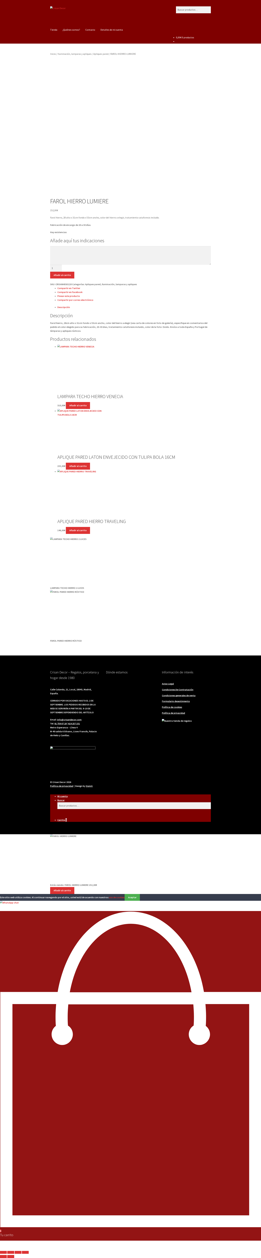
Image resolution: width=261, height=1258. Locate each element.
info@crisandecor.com (69, 719)
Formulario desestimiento (176, 701)
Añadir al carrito (62, 275)
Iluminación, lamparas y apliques (75, 53)
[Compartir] (18, 1252)
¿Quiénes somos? (71, 29)
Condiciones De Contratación (177, 689)
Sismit (89, 785)
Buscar (61, 800)
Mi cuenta (62, 796)
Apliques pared (100, 53)
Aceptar (132, 897)
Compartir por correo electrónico (75, 299)
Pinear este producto (68, 295)
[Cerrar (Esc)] (25, 1252)
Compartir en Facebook (69, 292)
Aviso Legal (168, 683)
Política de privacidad (173, 712)
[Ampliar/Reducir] (3, 1252)
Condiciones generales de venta (178, 695)
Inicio (53, 53)
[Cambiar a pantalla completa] (10, 1252)
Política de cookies (172, 707)
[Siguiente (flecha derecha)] (10, 1256)
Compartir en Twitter (68, 288)
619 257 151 (74, 723)
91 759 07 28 (60, 723)
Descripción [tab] (63, 307)
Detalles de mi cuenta (111, 29)
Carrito (62, 819)
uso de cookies (117, 897)
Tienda (53, 29)
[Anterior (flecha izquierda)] (3, 1256)
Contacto (90, 29)
